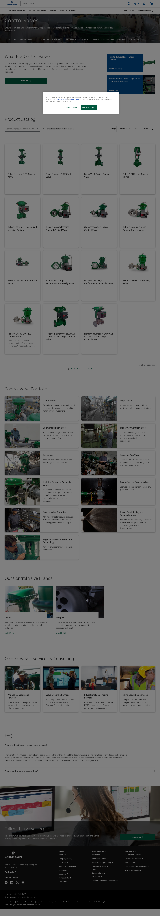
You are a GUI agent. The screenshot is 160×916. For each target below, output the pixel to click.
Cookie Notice (75, 99)
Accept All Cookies (88, 107)
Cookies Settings (72, 107)
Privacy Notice (62, 99)
